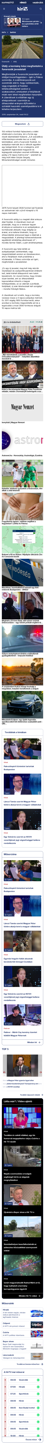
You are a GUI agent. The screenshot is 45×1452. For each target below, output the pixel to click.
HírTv (4, 32)
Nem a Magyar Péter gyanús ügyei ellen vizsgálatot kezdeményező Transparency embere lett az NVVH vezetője (22, 1083)
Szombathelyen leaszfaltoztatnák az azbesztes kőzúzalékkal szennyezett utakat (20, 1247)
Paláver (7, 1028)
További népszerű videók (30, 1095)
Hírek (6, 762)
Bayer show (8, 1341)
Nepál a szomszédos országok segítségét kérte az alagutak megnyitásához (17, 1177)
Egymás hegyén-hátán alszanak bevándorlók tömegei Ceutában (18, 960)
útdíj (14, 62)
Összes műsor (31, 1440)
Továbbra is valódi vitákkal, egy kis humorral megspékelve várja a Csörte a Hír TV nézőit (22, 1138)
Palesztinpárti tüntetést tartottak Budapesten (19, 768)
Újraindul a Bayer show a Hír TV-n (19, 1212)
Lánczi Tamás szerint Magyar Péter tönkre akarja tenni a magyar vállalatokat (22, 803)
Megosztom (20, 124)
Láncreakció (8, 1355)
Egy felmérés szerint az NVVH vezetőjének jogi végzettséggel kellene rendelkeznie (22, 840)
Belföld (13, 32)
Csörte (6, 1332)
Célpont (6, 1323)
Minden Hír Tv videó (28, 1296)
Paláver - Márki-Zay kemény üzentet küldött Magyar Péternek (20, 1034)
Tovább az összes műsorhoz (28, 1364)
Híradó (6, 1310)
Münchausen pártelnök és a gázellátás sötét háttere (31, 23)
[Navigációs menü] (4, 8)
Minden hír (32, 1042)
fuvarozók (5, 62)
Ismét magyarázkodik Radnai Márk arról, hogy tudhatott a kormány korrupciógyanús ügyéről (22, 1286)
